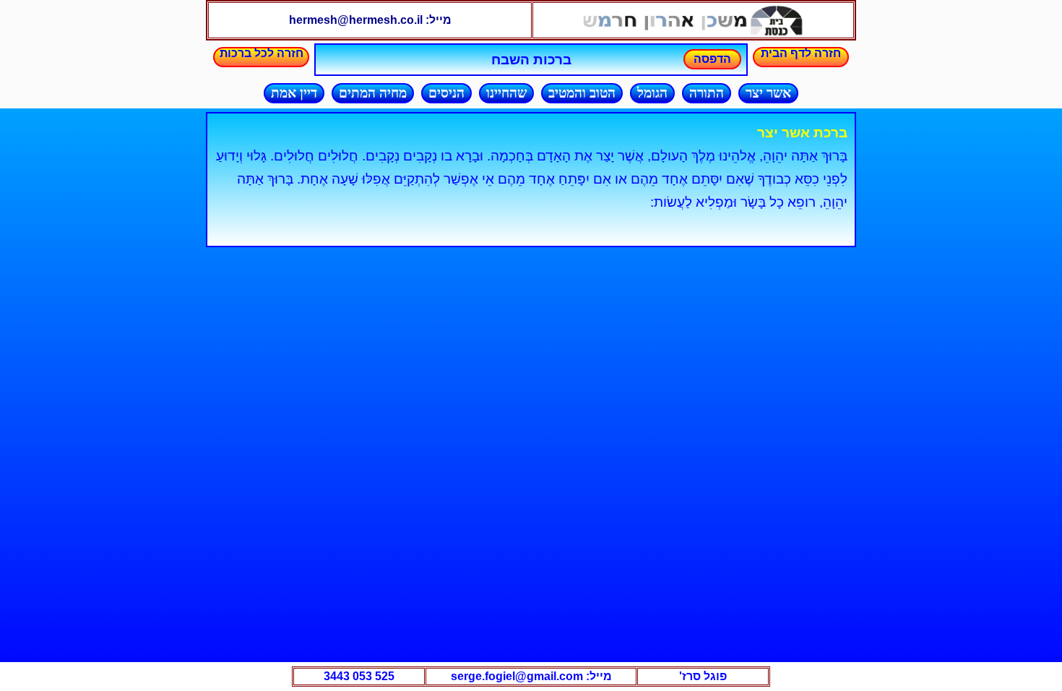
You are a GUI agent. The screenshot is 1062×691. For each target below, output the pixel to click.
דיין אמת (294, 92)
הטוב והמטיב (582, 92)
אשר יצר (768, 92)
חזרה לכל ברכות (261, 53)
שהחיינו (506, 92)
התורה (706, 92)
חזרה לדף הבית (801, 53)
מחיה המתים (373, 92)
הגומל (652, 92)
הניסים (446, 92)
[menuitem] (764, 93)
